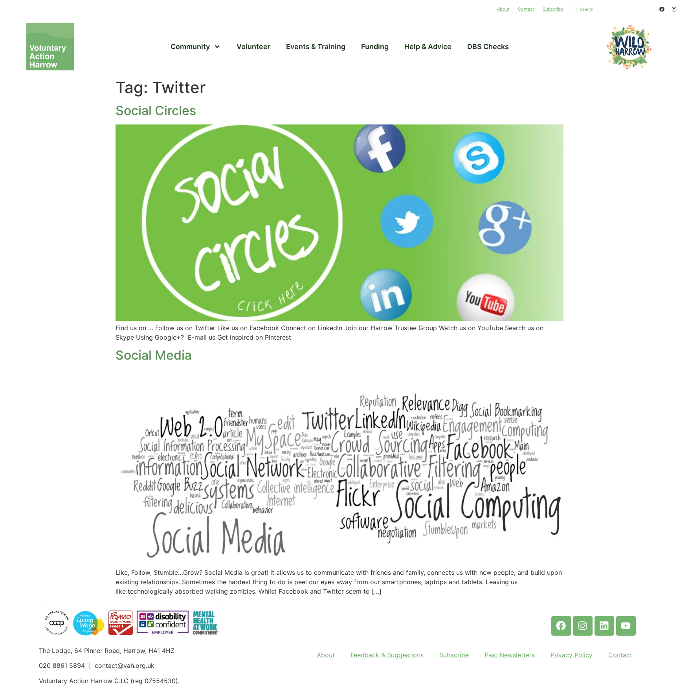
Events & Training (315, 46)
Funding (375, 46)
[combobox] (612, 9)
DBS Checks (488, 46)
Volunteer (253, 46)
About (503, 9)
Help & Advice (427, 46)
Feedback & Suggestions (387, 655)
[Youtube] (626, 626)
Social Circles (156, 110)
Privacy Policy (572, 655)
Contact (526, 9)
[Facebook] (662, 9)
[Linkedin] (604, 626)
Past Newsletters (509, 655)
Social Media (154, 355)
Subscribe (553, 9)
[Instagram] (674, 9)
